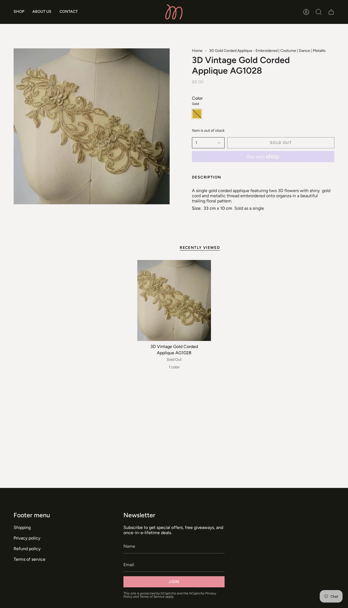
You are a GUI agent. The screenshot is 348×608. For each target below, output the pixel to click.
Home (197, 50)
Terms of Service (152, 596)
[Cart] (331, 12)
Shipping (22, 527)
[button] (19, 12)
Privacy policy (27, 538)
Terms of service (29, 559)
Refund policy (27, 548)
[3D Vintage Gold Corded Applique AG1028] (174, 300)
